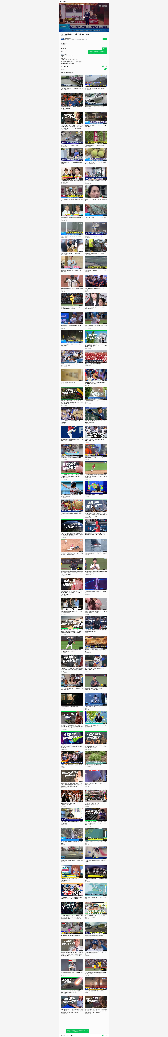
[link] (65, 66)
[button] (61, 66)
